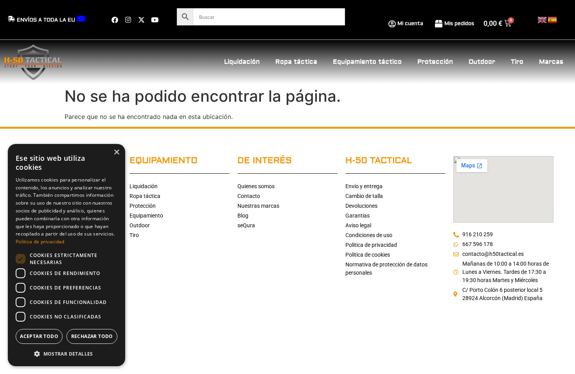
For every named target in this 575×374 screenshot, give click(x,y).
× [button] (116, 152)
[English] (542, 19)
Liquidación (242, 62)
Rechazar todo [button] (92, 336)
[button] (66, 353)
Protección (435, 62)
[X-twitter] (141, 20)
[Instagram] (128, 20)
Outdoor (482, 62)
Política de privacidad (40, 241)
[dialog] (66, 255)
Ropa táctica (296, 62)
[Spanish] (553, 19)
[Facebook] (114, 20)
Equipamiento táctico (367, 62)
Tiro (517, 62)
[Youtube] (154, 20)
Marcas (551, 62)
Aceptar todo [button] (39, 336)
